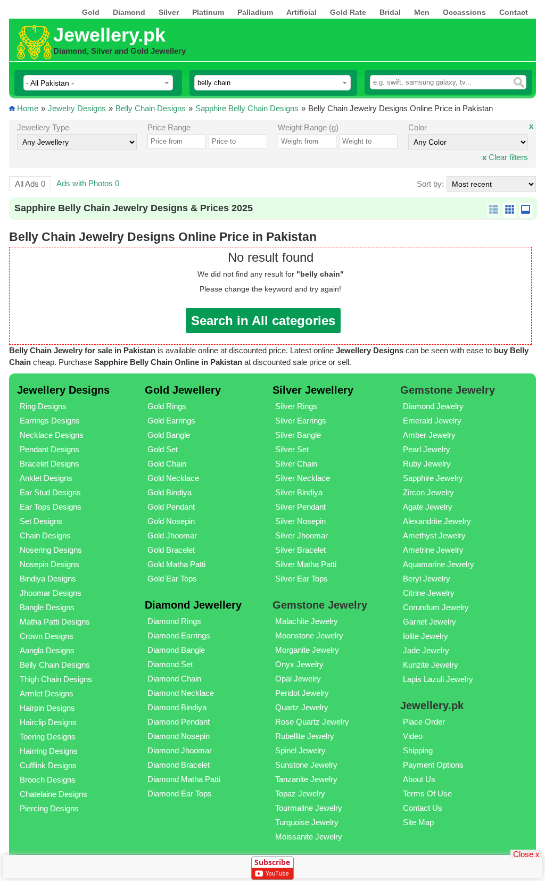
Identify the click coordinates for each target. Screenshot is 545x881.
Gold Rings (166, 406)
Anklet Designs (46, 478)
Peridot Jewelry (302, 692)
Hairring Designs (49, 750)
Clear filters (505, 157)
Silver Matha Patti (305, 564)
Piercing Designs (49, 808)
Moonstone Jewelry (309, 635)
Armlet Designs (46, 693)
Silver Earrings (300, 420)
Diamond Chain (174, 678)
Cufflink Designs (48, 765)
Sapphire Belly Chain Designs (247, 108)
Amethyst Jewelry (434, 535)
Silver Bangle (298, 434)
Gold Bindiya (169, 492)
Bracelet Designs (49, 463)
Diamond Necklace (180, 692)
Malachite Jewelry (306, 621)
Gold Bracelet (171, 549)
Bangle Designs (47, 607)
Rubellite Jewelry (304, 736)
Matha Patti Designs (55, 621)
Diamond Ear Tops (179, 793)
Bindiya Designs (48, 578)
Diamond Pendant (178, 721)
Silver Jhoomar (301, 535)
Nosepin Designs (49, 564)
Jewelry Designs (77, 108)
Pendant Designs (49, 449)
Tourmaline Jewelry (308, 807)
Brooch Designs (48, 779)
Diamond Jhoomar (179, 750)
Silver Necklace (302, 478)
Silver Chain (296, 463)
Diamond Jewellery (193, 605)
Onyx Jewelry (299, 664)
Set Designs (41, 521)
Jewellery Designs (63, 390)
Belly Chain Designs (150, 108)
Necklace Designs (52, 434)
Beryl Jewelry (426, 578)
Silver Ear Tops (301, 578)
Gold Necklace (173, 478)
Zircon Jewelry (428, 492)
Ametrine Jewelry (433, 549)
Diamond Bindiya (177, 707)
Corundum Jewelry (436, 607)
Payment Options (433, 764)
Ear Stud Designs (50, 492)
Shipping (418, 750)
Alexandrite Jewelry (437, 521)
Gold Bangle (168, 434)
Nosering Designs (51, 549)
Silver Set (292, 449)
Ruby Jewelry (427, 463)
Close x (526, 854)
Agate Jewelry (427, 506)
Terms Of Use (427, 793)
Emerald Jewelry (432, 420)
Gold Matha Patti (176, 564)
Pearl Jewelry (426, 449)
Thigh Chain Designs (56, 679)
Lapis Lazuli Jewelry (438, 679)
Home (27, 108)
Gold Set (162, 449)
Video (413, 736)
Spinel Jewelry (300, 750)
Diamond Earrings (178, 635)
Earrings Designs (50, 420)
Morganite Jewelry (307, 649)
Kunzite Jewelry (430, 664)
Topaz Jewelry (300, 793)
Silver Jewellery (312, 390)
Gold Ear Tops (172, 578)
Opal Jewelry (298, 678)
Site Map (418, 822)
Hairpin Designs (47, 707)
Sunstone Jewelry (306, 764)
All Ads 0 (30, 183)
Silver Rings (296, 406)
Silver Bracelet (300, 549)
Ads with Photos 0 (87, 183)
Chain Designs (45, 535)
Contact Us (422, 807)
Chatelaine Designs (53, 794)
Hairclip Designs (48, 722)
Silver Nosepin (300, 521)
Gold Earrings (171, 420)
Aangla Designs (47, 650)
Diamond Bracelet (178, 764)
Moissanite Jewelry (308, 836)
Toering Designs (48, 736)
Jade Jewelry (426, 650)
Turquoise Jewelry (306, 822)
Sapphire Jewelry (433, 478)
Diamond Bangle (176, 649)
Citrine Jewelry (429, 592)
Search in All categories (263, 320)
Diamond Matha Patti (183, 779)
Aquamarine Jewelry (438, 564)
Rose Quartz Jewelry (312, 721)
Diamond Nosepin (178, 736)
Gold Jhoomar (172, 535)
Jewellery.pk (109, 35)
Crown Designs (46, 636)
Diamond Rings (174, 621)
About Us (419, 779)
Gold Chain (166, 463)
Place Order (424, 721)
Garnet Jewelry (429, 621)
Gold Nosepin (171, 521)
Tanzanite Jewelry (306, 779)
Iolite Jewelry (425, 636)
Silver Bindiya (299, 492)
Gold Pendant (171, 506)
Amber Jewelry (429, 434)
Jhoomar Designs (50, 592)
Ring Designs (43, 406)
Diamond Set (170, 664)
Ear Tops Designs (50, 506)
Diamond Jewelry (433, 406)
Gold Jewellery (183, 390)
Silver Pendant (300, 506)
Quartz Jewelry (301, 707)
